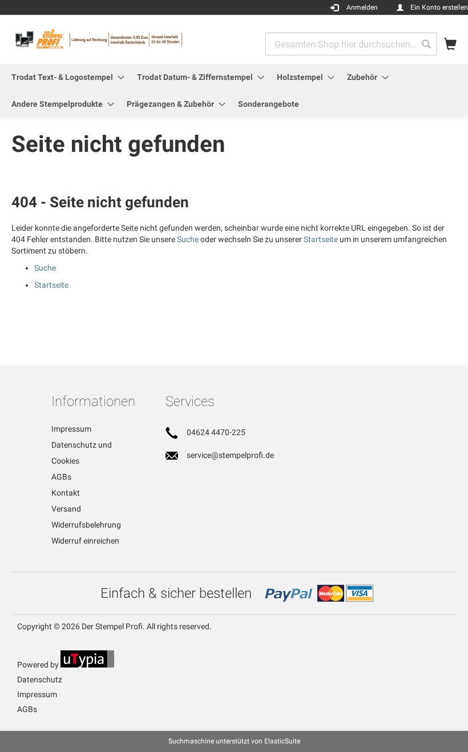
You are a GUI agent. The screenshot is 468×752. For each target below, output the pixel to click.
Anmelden (362, 7)
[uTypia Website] (87, 664)
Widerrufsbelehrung (86, 524)
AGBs (61, 476)
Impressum (71, 428)
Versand (66, 508)
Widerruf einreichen (85, 540)
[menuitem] (64, 77)
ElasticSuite (282, 741)
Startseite (321, 239)
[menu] (234, 91)
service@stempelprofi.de (230, 455)
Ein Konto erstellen (439, 7)
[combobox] (351, 44)
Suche (188, 239)
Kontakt (65, 492)
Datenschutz (39, 679)
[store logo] (122, 39)
